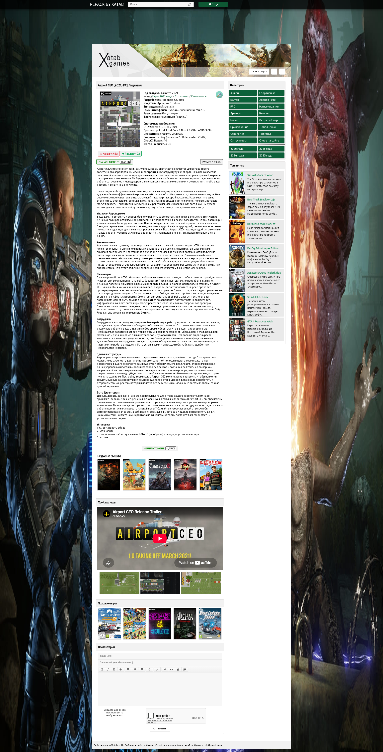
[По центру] (135, 669)
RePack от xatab (116, 60)
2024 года (237, 155)
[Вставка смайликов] (149, 669)
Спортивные (267, 93)
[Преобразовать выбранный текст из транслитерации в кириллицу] (178, 669)
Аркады (235, 113)
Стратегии (182, 96)
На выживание (269, 106)
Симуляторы (199, 96)
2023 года (265, 155)
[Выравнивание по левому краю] (128, 669)
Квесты (264, 113)
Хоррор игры (267, 99)
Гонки (234, 120)
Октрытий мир (268, 120)
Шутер (234, 99)
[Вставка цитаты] (171, 669)
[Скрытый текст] (165, 669)
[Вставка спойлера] (184, 669)
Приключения (239, 126)
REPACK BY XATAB (107, 4)
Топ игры (265, 133)
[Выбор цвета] (157, 669)
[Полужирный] (102, 669)
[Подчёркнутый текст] (114, 669)
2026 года (237, 148)
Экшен (234, 93)
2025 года (265, 148)
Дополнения (267, 126)
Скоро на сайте (269, 140)
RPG (232, 106)
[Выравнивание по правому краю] (141, 669)
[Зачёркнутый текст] (120, 669)
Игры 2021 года (162, 96)
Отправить (160, 728)
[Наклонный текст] (108, 669)
